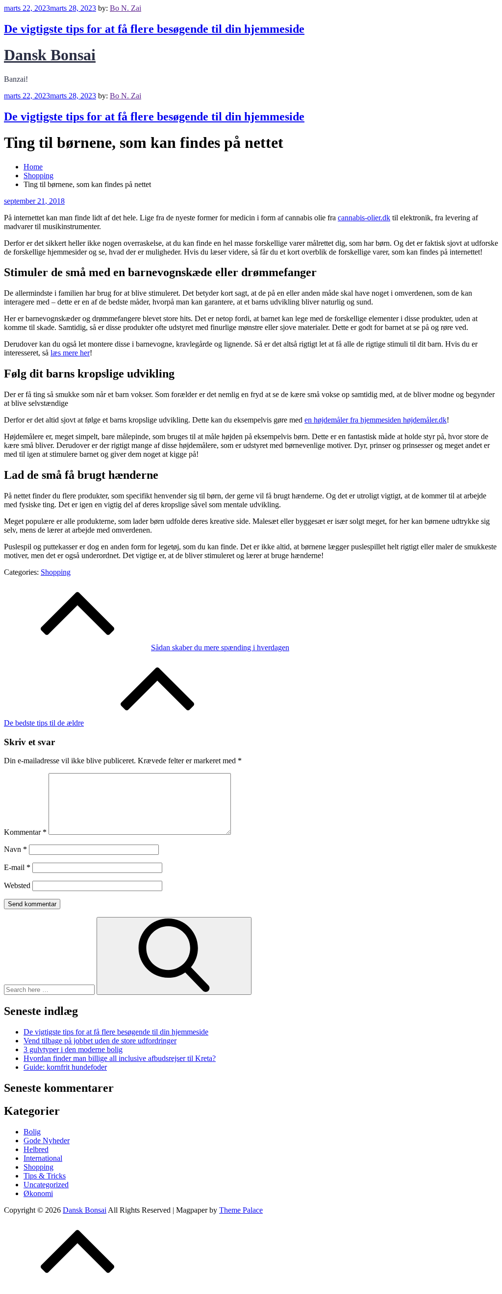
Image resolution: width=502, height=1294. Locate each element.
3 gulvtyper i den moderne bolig (73, 1049)
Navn (15, 849)
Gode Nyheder (47, 1140)
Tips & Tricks (45, 1176)
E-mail (17, 867)
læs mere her (70, 353)
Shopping (56, 572)
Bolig (32, 1132)
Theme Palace (241, 1210)
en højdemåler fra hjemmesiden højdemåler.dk (375, 420)
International (43, 1158)
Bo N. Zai (125, 8)
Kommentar (25, 832)
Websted (17, 885)
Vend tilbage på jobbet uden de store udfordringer (100, 1040)
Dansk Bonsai (50, 55)
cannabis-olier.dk (364, 217)
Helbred (36, 1149)
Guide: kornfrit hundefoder (65, 1067)
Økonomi (38, 1193)
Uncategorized (46, 1184)
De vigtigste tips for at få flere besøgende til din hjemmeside (154, 29)
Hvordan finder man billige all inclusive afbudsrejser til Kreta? (120, 1058)
